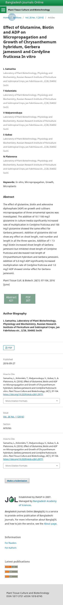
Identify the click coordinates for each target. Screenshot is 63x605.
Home (6, 17)
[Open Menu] (3, 9)
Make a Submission (17, 480)
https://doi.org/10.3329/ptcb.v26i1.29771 (23, 394)
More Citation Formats (16, 400)
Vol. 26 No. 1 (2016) (34, 17)
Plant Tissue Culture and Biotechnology (29, 9)
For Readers (10, 542)
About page (50, 523)
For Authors (10, 547)
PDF (10, 347)
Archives (17, 17)
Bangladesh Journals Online (24, 2)
